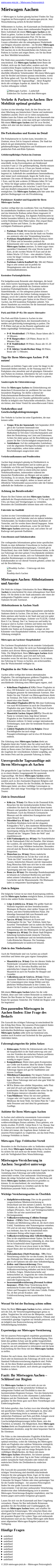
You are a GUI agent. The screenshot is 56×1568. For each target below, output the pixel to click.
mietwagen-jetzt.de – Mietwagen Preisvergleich (22, 2)
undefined (8, 1536)
